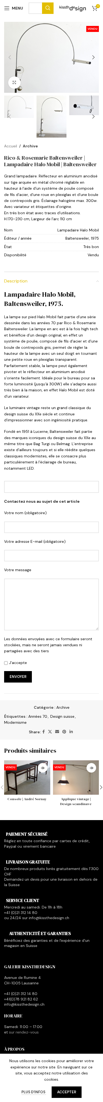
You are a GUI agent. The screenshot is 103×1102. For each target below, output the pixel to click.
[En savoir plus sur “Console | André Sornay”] (43, 768)
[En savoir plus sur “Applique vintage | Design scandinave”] (91, 768)
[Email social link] (57, 731)
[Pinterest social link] (64, 731)
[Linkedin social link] (71, 731)
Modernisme (15, 722)
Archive (30, 146)
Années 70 (37, 716)
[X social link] (50, 731)
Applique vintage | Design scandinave (75, 801)
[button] (9, 57)
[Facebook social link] (43, 731)
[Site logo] (73, 7)
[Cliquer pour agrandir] (14, 82)
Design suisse (62, 716)
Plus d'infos (33, 1092)
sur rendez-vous (24, 1032)
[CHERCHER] (48, 8)
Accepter (66, 1092)
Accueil (10, 146)
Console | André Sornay (27, 799)
